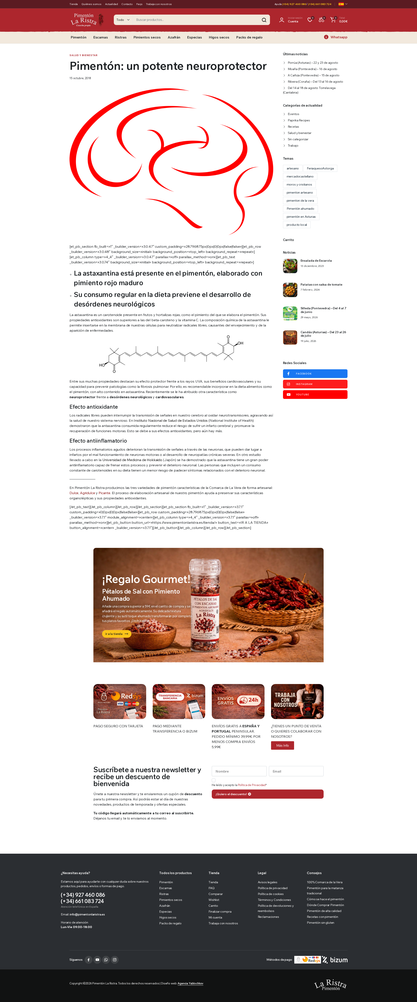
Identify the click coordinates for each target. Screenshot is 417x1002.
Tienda (74, 4)
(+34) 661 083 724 (319, 4)
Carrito (213, 906)
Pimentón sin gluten (320, 923)
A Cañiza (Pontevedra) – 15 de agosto (313, 75)
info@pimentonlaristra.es (87, 914)
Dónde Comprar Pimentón (325, 905)
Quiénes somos (91, 4)
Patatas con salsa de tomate (321, 284)
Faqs (139, 4)
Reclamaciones (268, 917)
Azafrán (174, 37)
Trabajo (293, 145)
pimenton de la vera (300, 200)
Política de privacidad (273, 888)
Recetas (293, 127)
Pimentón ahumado (300, 209)
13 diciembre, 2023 (312, 266)
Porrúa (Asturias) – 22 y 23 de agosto (313, 63)
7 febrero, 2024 (310, 289)
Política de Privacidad (252, 785)
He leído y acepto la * (239, 785)
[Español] (343, 4)
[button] (338, 20)
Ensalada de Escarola (316, 261)
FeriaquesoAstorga (320, 168)
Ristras (121, 37)
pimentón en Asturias (301, 217)
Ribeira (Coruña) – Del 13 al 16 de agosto (315, 82)
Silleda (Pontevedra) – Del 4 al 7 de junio (323, 310)
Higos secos (219, 37)
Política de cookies (271, 894)
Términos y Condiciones (274, 900)
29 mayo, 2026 (309, 317)
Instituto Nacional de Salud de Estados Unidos (171, 420)
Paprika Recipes (299, 120)
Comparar (215, 894)
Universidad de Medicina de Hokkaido (132, 460)
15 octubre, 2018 (80, 78)
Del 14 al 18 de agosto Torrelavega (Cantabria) (309, 90)
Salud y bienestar (84, 55)
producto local (297, 225)
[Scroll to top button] (407, 992)
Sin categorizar (298, 139)
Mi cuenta (215, 917)
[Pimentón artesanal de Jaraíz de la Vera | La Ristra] (87, 20)
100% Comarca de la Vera (324, 882)
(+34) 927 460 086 (294, 4)
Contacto (127, 4)
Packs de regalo (249, 37)
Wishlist (213, 900)
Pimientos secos (147, 37)
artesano (293, 168)
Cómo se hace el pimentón (325, 899)
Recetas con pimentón (322, 917)
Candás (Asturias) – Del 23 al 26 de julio (323, 334)
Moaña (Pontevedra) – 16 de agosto (313, 69)
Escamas (100, 37)
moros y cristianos (299, 184)
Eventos (293, 114)
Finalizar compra (219, 911)
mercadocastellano (300, 176)
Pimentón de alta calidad (324, 911)
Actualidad (111, 4)
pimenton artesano (300, 192)
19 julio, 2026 (308, 341)
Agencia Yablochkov (190, 983)
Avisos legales (267, 882)
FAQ (211, 888)
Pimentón (78, 37)
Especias (194, 37)
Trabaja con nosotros (159, 4)
